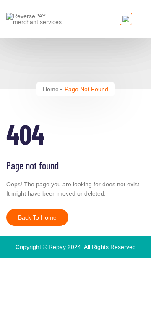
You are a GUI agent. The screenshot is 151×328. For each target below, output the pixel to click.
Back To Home (37, 217)
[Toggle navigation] (140, 19)
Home (51, 89)
